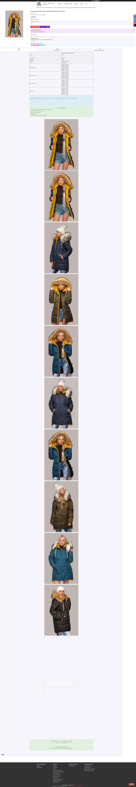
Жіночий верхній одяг (49, 7)
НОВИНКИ (60, 742)
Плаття (54, 768)
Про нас (81, 3)
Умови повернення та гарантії (89, 768)
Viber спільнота (39, 767)
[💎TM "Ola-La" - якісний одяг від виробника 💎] (39, 4)
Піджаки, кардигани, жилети (58, 779)
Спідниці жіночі (55, 777)
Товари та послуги (41, 7)
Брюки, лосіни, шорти (56, 776)
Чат (132, 784)
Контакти (76, 3)
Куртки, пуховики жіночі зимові (67, 7)
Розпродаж (55, 767)
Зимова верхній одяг (57, 7)
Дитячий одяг (55, 782)
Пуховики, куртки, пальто (57, 780)
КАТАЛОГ (60, 3)
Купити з (43, 26)
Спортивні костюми (56, 773)
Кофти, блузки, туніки (57, 774)
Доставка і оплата (68, 3)
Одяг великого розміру (57, 770)
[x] (3, 754)
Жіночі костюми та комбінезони (58, 771)
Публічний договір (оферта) (89, 770)
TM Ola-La (51, 98)
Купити (35, 26)
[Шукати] (95, 4)
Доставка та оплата (88, 767)
